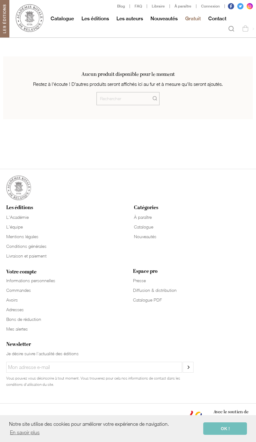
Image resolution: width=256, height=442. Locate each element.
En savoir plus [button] (25, 432)
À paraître (183, 6)
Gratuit (193, 19)
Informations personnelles (30, 280)
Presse (139, 280)
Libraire (158, 6)
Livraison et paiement (26, 255)
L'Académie (17, 217)
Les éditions (95, 19)
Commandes (18, 290)
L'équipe (14, 226)
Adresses (15, 309)
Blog (121, 6)
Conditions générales (26, 246)
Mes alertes (17, 329)
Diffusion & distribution (155, 290)
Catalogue (62, 19)
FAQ (138, 6)
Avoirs (12, 299)
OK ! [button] (225, 428)
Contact (217, 19)
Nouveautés (164, 19)
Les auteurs (129, 19)
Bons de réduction (23, 319)
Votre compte (21, 272)
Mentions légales (22, 236)
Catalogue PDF (147, 299)
